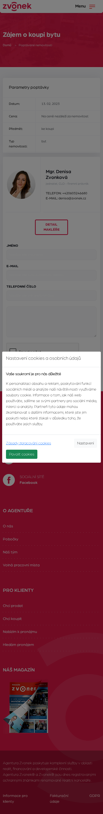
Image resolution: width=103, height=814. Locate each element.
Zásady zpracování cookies (28, 443)
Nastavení (85, 443)
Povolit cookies (21, 454)
